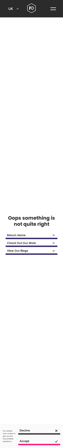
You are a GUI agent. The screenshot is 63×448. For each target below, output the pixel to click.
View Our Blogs (17, 251)
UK (10, 8)
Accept (24, 441)
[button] (53, 9)
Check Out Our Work (21, 243)
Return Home (16, 235)
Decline (25, 430)
